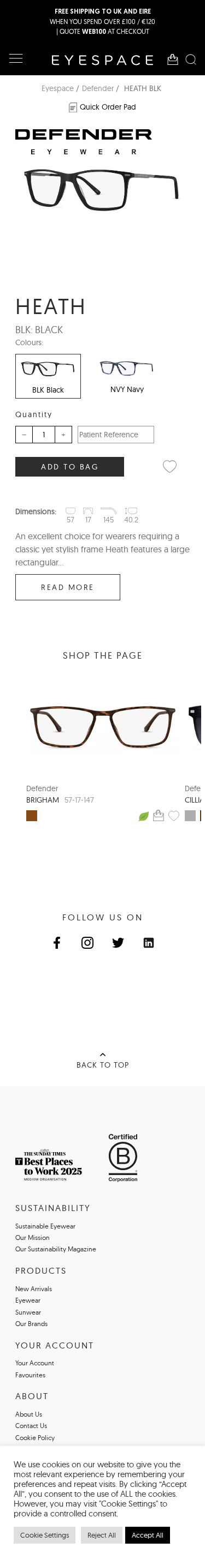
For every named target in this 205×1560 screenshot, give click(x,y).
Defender (98, 88)
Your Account (34, 1363)
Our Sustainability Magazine (55, 1249)
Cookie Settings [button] (44, 1535)
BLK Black (48, 390)
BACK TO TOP (103, 1065)
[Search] (191, 59)
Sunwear (28, 1312)
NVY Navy (127, 389)
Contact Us (31, 1426)
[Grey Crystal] (190, 815)
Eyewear (27, 1300)
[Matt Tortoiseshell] (31, 815)
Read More (68, 587)
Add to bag (69, 467)
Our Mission (32, 1237)
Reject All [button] (101, 1535)
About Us (28, 1414)
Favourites (30, 1375)
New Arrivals (33, 1289)
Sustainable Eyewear (45, 1226)
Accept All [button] (147, 1535)
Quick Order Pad (108, 107)
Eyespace (58, 88)
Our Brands (31, 1324)
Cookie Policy (35, 1437)
